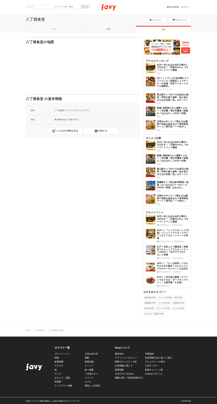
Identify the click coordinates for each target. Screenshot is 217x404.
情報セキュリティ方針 (126, 361)
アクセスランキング (157, 60)
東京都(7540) (150, 297)
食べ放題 (89, 369)
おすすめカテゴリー (154, 292)
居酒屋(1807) (150, 303)
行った (156, 20)
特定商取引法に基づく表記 (158, 357)
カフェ (88, 381)
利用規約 (149, 353)
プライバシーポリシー (126, 357)
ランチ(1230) (164, 303)
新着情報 (58, 361)
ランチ (57, 373)
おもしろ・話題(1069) (153, 314)
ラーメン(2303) (165, 297)
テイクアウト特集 (63, 385)
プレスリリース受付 (155, 361)
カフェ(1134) (178, 308)
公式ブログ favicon (124, 373)
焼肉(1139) (149, 308)
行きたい (180, 20)
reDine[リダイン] (153, 373)
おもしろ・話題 (62, 377)
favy (27, 330)
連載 (87, 357)
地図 (163, 29)
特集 (56, 357)
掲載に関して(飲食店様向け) (129, 377)
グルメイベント (62, 353)
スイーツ (89, 377)
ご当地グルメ (91, 373)
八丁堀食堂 (35, 19)
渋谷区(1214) (178, 303)
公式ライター (151, 365)
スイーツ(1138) (163, 308)
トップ (53, 29)
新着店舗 (89, 361)
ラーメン (89, 365)
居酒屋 (57, 381)
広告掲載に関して (124, 365)
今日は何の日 (91, 353)
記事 (108, 29)
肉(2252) (178, 297)
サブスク (58, 365)
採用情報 (119, 369)
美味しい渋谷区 (92, 385)
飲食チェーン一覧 (154, 369)
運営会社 (119, 353)
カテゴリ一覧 (62, 347)
